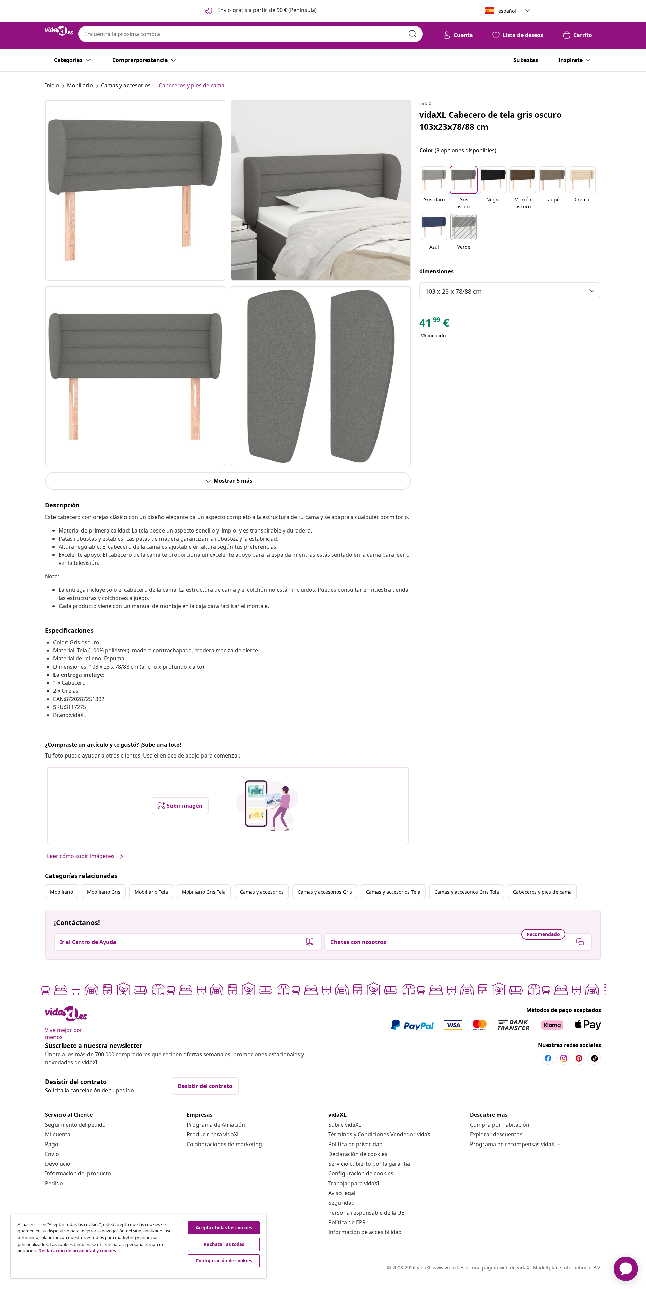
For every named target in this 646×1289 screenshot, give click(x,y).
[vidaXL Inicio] (59, 31)
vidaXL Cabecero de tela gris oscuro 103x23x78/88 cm (490, 120)
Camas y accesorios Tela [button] (393, 892)
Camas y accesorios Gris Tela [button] (466, 892)
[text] (434, 324)
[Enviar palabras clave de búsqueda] (412, 33)
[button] (260, 10)
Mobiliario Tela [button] (151, 892)
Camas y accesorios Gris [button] (325, 892)
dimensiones (436, 271)
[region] (138, 1246)
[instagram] (563, 1058)
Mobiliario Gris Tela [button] (204, 892)
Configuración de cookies (360, 1173)
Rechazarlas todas (224, 1244)
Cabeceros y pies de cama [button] (542, 892)
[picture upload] (267, 806)
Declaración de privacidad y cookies (77, 1251)
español (507, 11)
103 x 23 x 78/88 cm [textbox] (453, 291)
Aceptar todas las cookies (224, 1228)
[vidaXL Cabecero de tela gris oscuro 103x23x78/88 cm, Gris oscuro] (135, 190)
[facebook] (548, 1058)
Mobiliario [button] (61, 892)
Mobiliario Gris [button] (103, 892)
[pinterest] (579, 1058)
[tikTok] (594, 1058)
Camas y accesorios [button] (262, 892)
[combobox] (250, 34)
